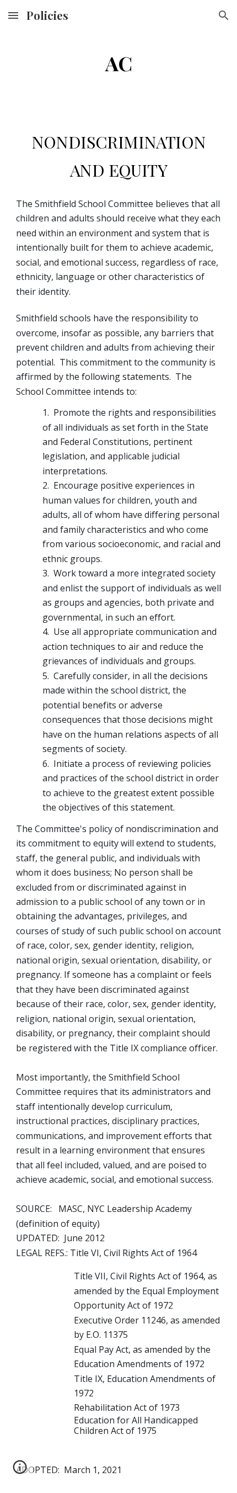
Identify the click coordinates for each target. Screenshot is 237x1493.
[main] (119, 63)
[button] (13, 15)
